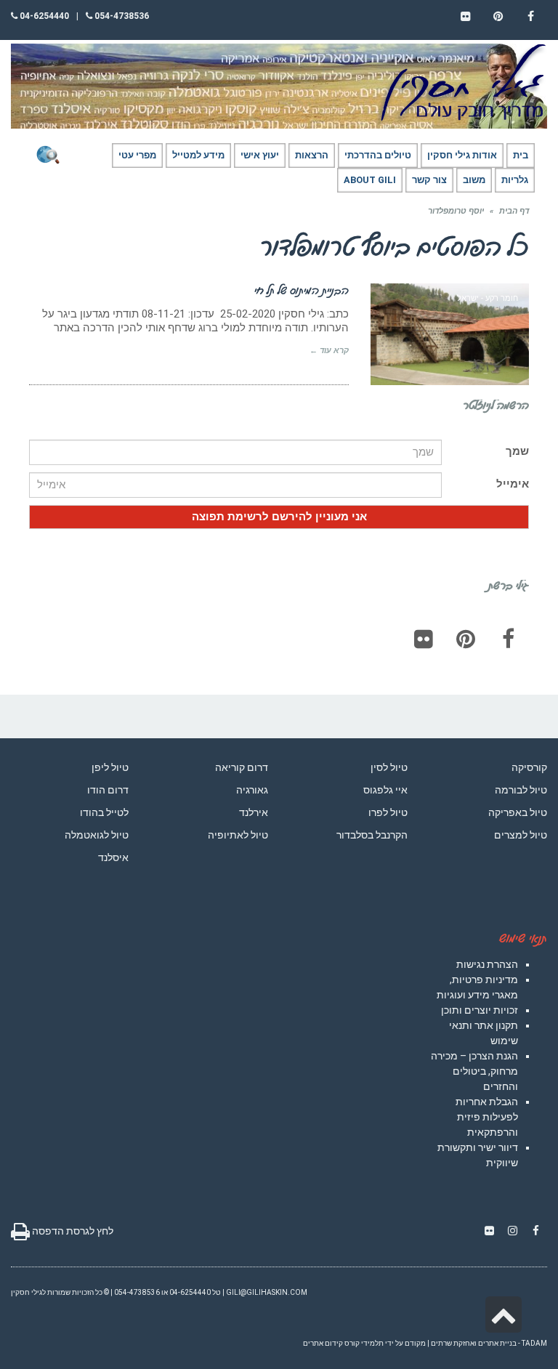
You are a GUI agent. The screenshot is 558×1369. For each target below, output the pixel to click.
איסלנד (113, 857)
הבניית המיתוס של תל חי (301, 289)
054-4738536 (120, 16)
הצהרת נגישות (487, 964)
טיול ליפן (110, 767)
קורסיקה (529, 767)
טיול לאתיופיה (238, 835)
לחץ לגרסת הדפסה (71, 1231)
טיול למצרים (520, 835)
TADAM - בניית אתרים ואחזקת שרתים (489, 1343)
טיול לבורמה (521, 790)
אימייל (512, 483)
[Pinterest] (466, 639)
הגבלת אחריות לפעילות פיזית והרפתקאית (487, 1117)
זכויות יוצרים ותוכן (479, 1010)
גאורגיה (252, 790)
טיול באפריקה (517, 812)
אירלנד (253, 812)
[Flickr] (423, 639)
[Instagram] (512, 1230)
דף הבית (514, 211)
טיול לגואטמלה (97, 835)
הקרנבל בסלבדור (372, 835)
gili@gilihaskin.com (266, 1292)
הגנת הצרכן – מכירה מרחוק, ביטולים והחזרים (474, 1071)
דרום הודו (108, 790)
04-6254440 (43, 16)
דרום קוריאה (241, 767)
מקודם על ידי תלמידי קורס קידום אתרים (364, 1343)
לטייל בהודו (104, 812)
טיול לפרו (388, 812)
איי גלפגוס (385, 790)
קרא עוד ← (329, 350)
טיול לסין (389, 767)
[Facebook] (508, 639)
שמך (517, 451)
